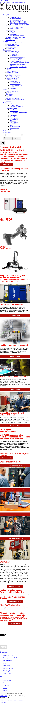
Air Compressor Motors (16, 85)
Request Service (7, 132)
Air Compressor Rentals (12, 98)
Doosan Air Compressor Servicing (18, 67)
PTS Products (13, 123)
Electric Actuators (14, 28)
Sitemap (1, 700)
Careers (5, 688)
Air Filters (9, 69)
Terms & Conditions (19, 700)
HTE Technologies (14, 122)
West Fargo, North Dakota (16, 106)
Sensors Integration (14, 128)
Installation (9, 95)
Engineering (9, 94)
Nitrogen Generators (11, 74)
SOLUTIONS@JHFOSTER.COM (9, 2)
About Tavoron (7, 680)
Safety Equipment (10, 40)
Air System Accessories (12, 78)
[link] (1, 635)
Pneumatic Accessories (15, 18)
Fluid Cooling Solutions (12, 72)
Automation (6, 14)
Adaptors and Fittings (15, 84)
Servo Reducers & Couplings (17, 35)
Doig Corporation (14, 118)
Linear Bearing (10, 48)
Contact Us (6, 685)
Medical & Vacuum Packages (17, 57)
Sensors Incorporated (15, 126)
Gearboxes (12, 31)
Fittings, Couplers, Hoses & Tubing (19, 23)
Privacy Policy (8, 700)
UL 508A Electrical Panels (16, 27)
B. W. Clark (13, 113)
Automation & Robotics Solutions (18, 112)
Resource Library (7, 660)
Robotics (5, 41)
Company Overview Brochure (11, 658)
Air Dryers (9, 68)
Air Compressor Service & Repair (15, 99)
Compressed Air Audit (12, 91)
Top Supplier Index (8, 668)
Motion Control (10, 30)
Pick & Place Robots (11, 44)
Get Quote (5, 130)
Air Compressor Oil (15, 82)
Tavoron (12, 129)
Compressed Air (7, 50)
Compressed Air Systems (12, 51)
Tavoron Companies (11, 108)
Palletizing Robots (11, 47)
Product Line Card (8, 655)
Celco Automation (14, 115)
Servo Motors (13, 34)
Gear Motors (13, 33)
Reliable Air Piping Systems (13, 75)
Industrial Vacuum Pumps (12, 77)
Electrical (8, 25)
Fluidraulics (13, 121)
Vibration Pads (13, 81)
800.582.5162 (21, 2)
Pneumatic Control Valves (16, 20)
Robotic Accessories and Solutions (15, 42)
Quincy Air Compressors (16, 58)
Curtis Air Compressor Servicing (18, 61)
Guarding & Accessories (12, 38)
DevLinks (12, 116)
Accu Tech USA (14, 109)
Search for (2, 135)
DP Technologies (14, 119)
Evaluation (9, 92)
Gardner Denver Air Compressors (18, 60)
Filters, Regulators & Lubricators (18, 21)
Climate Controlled (14, 52)
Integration (9, 96)
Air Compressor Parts (11, 79)
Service (5, 89)
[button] (2, 595)
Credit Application (7, 673)
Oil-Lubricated (13, 54)
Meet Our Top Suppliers (10, 605)
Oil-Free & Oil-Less (15, 55)
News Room (6, 665)
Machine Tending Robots (12, 45)
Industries (8, 101)
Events (5, 690)
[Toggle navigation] (2, 143)
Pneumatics (9, 15)
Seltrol (11, 125)
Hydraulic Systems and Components (15, 37)
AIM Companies (14, 111)
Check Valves (13, 86)
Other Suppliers (7, 671)
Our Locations (10, 104)
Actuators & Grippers (15, 17)
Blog (4, 663)
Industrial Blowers (11, 71)
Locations (5, 682)
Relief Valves (13, 88)
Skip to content (4, 0)
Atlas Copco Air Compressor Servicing (19, 62)
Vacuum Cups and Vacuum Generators (19, 24)
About (4, 102)
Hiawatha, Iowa (14, 105)
